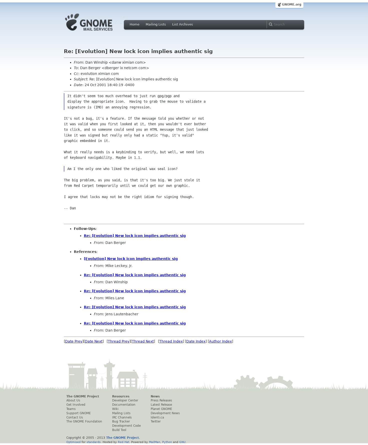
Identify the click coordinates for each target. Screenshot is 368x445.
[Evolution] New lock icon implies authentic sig (131, 259)
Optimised (73, 441)
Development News (165, 413)
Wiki (115, 409)
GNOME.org (291, 4)
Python (167, 441)
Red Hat (123, 441)
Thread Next (143, 341)
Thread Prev (118, 341)
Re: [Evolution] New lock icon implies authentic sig (135, 236)
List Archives (182, 24)
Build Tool (119, 430)
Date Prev (73, 341)
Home (134, 24)
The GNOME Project (82, 396)
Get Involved (75, 404)
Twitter (156, 421)
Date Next (93, 341)
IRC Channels (122, 417)
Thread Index (171, 341)
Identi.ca (157, 417)
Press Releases (161, 400)
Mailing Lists (156, 24)
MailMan (154, 441)
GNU (182, 441)
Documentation (123, 404)
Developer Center (125, 400)
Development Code (126, 425)
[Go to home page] (96, 32)
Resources (120, 396)
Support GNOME (78, 413)
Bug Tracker (121, 421)
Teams (71, 409)
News (155, 396)
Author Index (220, 341)
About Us (73, 400)
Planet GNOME (161, 409)
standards (94, 441)
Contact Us (74, 417)
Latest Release (161, 404)
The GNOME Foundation (84, 421)
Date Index (196, 341)
